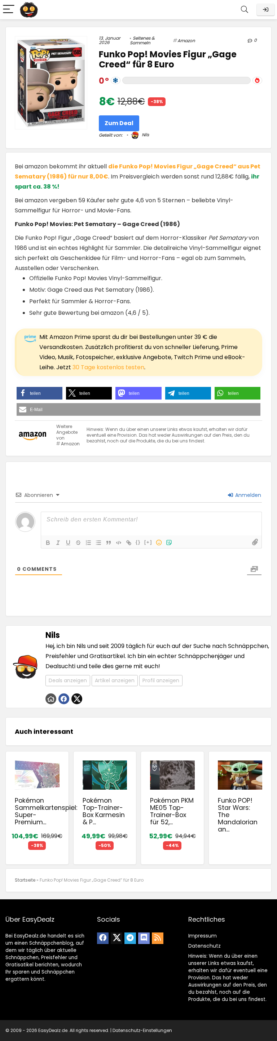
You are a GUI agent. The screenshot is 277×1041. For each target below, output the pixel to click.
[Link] (129, 542)
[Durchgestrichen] (78, 542)
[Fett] (48, 542)
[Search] (244, 9)
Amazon (186, 41)
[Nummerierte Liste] (88, 542)
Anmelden (247, 495)
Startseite (25, 880)
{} (138, 542)
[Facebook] (103, 938)
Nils (145, 135)
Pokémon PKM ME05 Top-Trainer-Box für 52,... (172, 811)
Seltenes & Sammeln (142, 40)
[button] (39, 393)
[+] (148, 542)
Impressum (202, 935)
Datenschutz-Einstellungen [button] (142, 1030)
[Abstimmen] (257, 80)
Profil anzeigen (160, 680)
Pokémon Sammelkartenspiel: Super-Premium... (46, 811)
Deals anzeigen (68, 680)
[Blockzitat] (109, 542)
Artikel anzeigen (115, 680)
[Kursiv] (58, 542)
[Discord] (144, 938)
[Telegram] (130, 938)
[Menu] (8, 9)
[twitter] (116, 938)
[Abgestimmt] (115, 80)
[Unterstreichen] (68, 542)
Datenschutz (204, 945)
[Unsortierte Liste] (98, 542)
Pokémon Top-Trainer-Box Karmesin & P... (104, 811)
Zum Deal (119, 123)
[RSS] (157, 938)
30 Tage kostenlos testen (108, 367)
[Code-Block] (119, 542)
